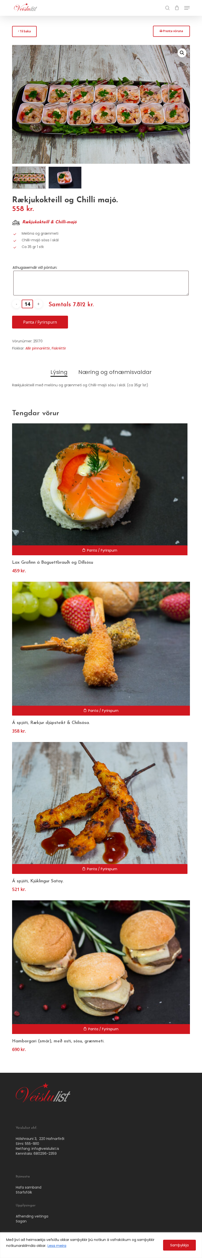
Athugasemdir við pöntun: (35, 267)
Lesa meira (57, 1245)
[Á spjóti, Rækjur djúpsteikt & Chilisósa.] (101, 648)
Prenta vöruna (171, 32)
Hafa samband (28, 1187)
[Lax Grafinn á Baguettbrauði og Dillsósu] (99, 489)
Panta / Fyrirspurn (40, 322)
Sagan (21, 1221)
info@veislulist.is (45, 1148)
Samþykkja (179, 1245)
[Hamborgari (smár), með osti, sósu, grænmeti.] (101, 967)
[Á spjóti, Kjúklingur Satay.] (99, 808)
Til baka (24, 33)
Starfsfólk (24, 1192)
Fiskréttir (59, 348)
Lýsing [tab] (58, 372)
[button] (187, 7)
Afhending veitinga (32, 1216)
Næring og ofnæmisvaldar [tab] (115, 372)
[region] (101, 1245)
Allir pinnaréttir (37, 348)
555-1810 (32, 1143)
